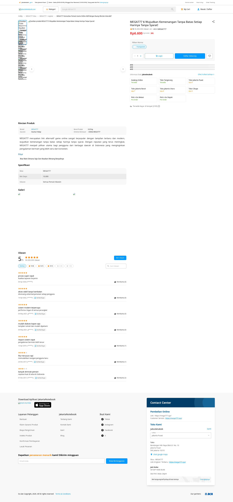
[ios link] (42, 405)
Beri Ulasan (120, 258)
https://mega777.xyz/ (173, 418)
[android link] (24, 405)
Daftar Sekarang (189, 56)
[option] (22, 24)
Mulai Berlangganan (117, 461)
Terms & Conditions (63, 494)
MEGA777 (34, 129)
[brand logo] (27, 9)
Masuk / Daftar (206, 9)
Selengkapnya (104, 2)
